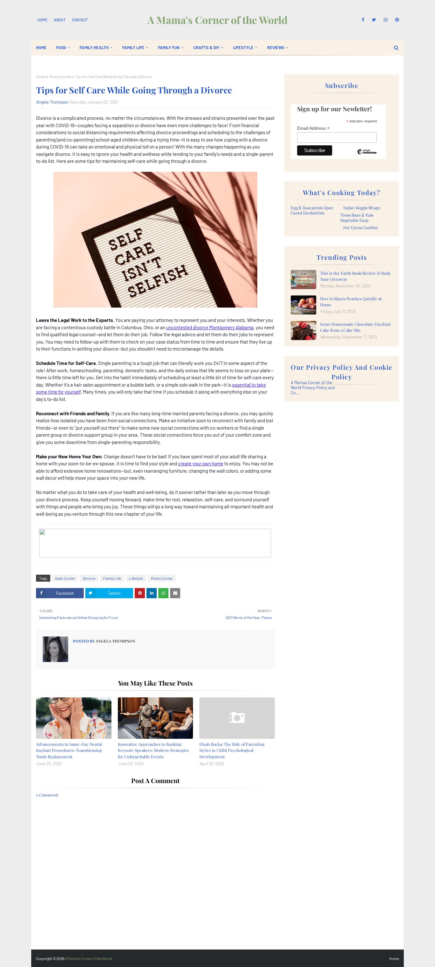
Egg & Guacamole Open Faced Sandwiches (312, 210)
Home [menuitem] (41, 47)
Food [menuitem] (61, 47)
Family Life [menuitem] (133, 47)
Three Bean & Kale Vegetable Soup (357, 218)
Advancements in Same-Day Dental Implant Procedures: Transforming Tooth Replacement (69, 750)
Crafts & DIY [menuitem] (206, 47)
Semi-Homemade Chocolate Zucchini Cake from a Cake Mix (355, 327)
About (60, 20)
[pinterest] (396, 19)
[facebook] (363, 19)
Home (42, 20)
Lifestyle (136, 578)
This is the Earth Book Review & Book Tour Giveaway (355, 276)
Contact (80, 20)
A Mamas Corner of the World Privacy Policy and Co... (313, 387)
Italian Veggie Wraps (361, 207)
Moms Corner (60, 76)
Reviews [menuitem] (275, 47)
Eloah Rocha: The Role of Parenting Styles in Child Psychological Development (232, 750)
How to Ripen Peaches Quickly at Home (351, 302)
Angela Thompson (52, 102)
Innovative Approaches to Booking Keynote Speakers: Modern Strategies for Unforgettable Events (153, 750)
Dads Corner (65, 578)
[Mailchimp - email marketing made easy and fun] (366, 156)
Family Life (112, 578)
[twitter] (374, 19)
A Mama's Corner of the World (217, 19)
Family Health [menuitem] (94, 47)
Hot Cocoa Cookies (360, 227)
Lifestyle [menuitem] (243, 47)
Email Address (313, 128)
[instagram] (386, 19)
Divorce (89, 578)
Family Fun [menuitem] (169, 47)
